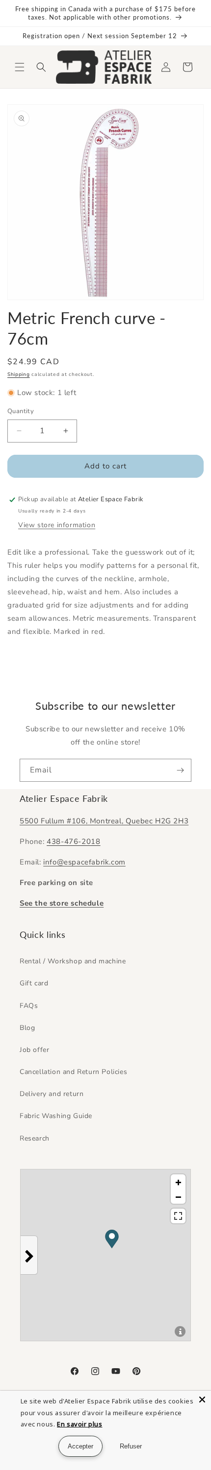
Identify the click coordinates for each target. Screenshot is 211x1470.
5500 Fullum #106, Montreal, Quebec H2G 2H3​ (104, 821)
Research (35, 1138)
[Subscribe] (180, 770)
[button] (19, 67)
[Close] (202, 1399)
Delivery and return (51, 1093)
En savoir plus (79, 1424)
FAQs (29, 1005)
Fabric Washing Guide (56, 1115)
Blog (27, 1027)
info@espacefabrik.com (84, 862)
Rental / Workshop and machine (73, 961)
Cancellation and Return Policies (73, 1071)
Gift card (34, 983)
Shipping (18, 374)
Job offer (34, 1049)
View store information (56, 525)
